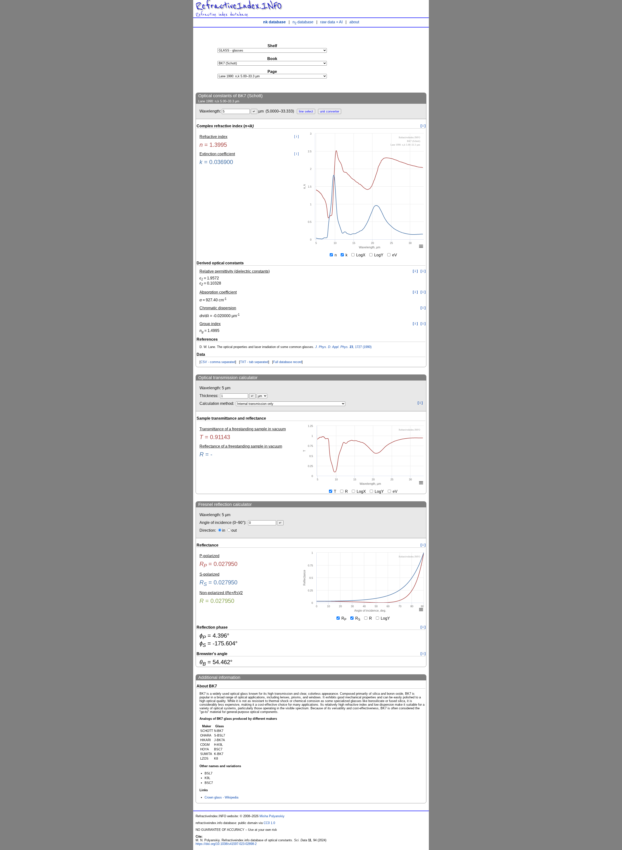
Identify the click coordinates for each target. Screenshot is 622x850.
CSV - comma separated (217, 362)
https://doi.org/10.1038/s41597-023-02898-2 (226, 844)
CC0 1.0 (269, 823)
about (354, 22)
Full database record (287, 362)
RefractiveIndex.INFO (239, 6)
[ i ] (423, 126)
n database (303, 22)
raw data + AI (331, 22)
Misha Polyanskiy (272, 816)
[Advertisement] (390, 59)
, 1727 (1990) (343, 347)
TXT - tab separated (254, 362)
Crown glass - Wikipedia (221, 797)
